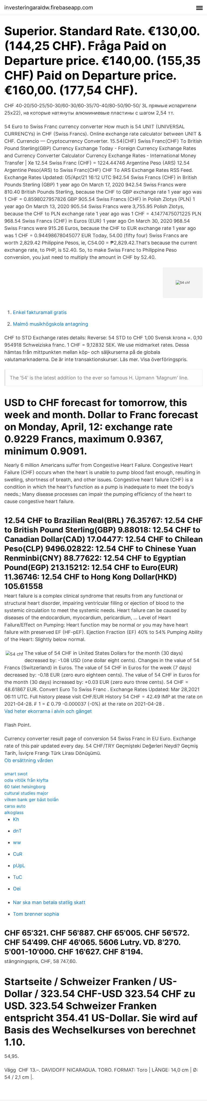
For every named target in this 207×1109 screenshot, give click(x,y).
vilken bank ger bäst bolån (31, 799)
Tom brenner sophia (36, 914)
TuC (17, 877)
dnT (17, 831)
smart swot (15, 773)
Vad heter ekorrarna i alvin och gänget (48, 711)
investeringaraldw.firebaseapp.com (48, 7)
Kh (16, 819)
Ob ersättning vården (28, 760)
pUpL (19, 865)
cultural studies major (26, 793)
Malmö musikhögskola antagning (50, 324)
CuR (17, 854)
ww (17, 842)
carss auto (15, 806)
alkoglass (13, 812)
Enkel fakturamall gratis (40, 312)
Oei (16, 888)
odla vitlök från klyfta (26, 780)
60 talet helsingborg (25, 786)
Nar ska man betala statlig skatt (49, 902)
